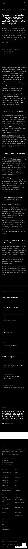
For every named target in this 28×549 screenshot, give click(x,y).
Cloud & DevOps (5, 480)
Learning (4, 527)
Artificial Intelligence (6, 477)
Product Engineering (6, 490)
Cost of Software (18, 515)
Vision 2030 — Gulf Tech (20, 502)
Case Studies (4, 497)
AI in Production (18, 505)
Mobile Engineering (6, 475)
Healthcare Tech (18, 510)
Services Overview (5, 529)
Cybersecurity (5, 485)
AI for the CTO (18, 512)
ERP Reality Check (19, 507)
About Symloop (5, 521)
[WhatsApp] (24, 545)
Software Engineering (6, 472)
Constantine (17, 490)
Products (4, 512)
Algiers (16, 482)
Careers (3, 524)
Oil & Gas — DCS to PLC (20, 499)
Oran (16, 488)
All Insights (17, 497)
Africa (16, 472)
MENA (16, 475)
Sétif (16, 485)
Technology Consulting (7, 488)
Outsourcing (18, 477)
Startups (17, 480)
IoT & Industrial (5, 482)
